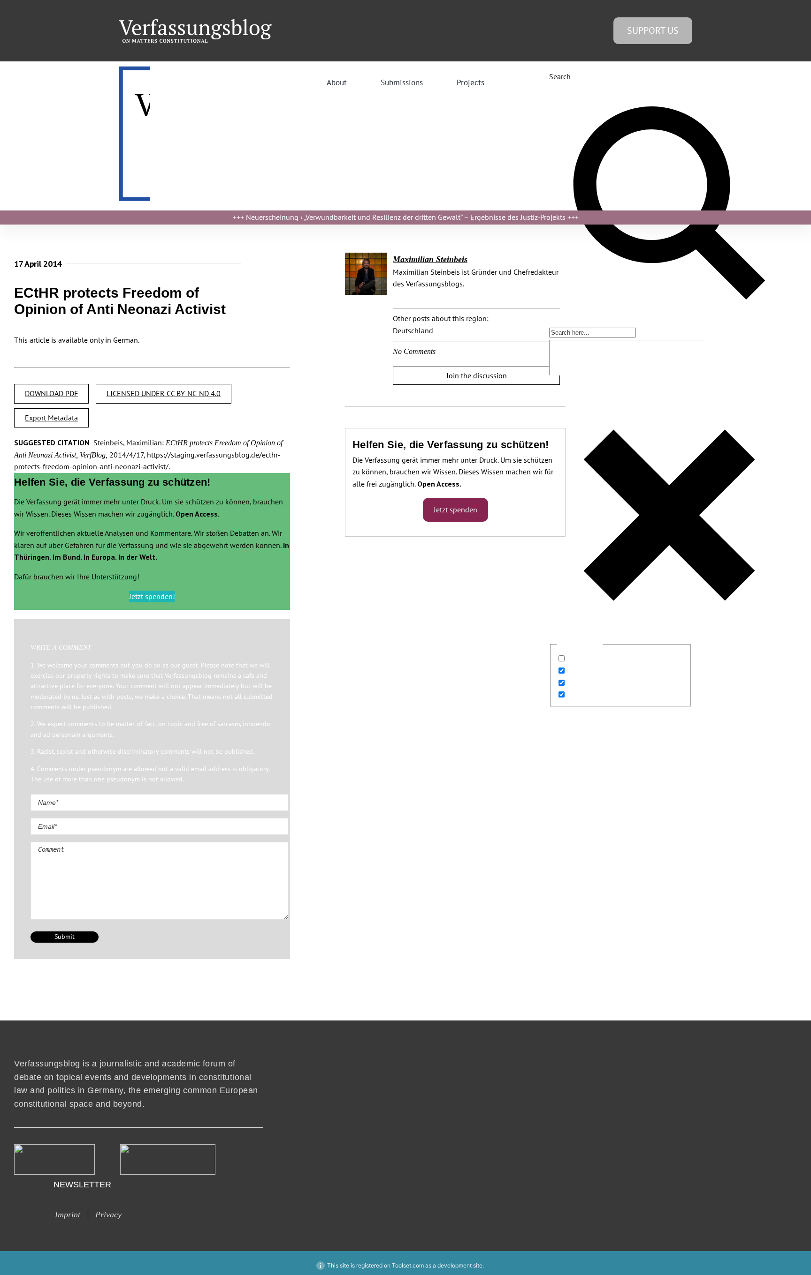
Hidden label (589, 658)
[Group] (195, 23)
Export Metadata (51, 417)
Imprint (67, 1214)
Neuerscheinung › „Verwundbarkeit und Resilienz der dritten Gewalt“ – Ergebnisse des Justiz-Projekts (406, 217)
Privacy (108, 1214)
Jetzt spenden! (152, 596)
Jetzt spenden (455, 509)
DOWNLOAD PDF (51, 393)
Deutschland (413, 330)
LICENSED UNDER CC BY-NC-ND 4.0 (164, 393)
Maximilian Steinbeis (430, 259)
